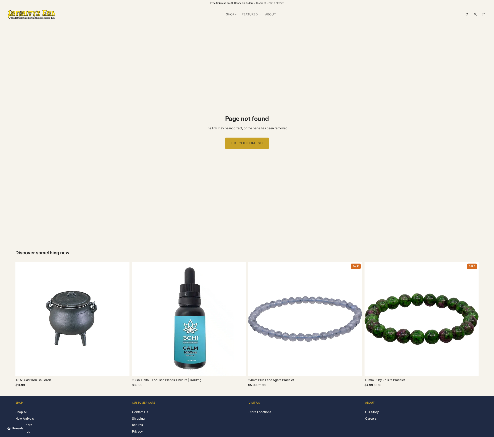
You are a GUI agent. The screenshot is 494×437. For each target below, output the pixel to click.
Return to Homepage (247, 143)
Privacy (137, 431)
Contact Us (140, 412)
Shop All (21, 412)
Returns (137, 425)
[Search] (467, 14)
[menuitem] (232, 14)
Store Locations (260, 412)
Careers (370, 418)
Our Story (372, 412)
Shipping (138, 418)
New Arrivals (24, 418)
